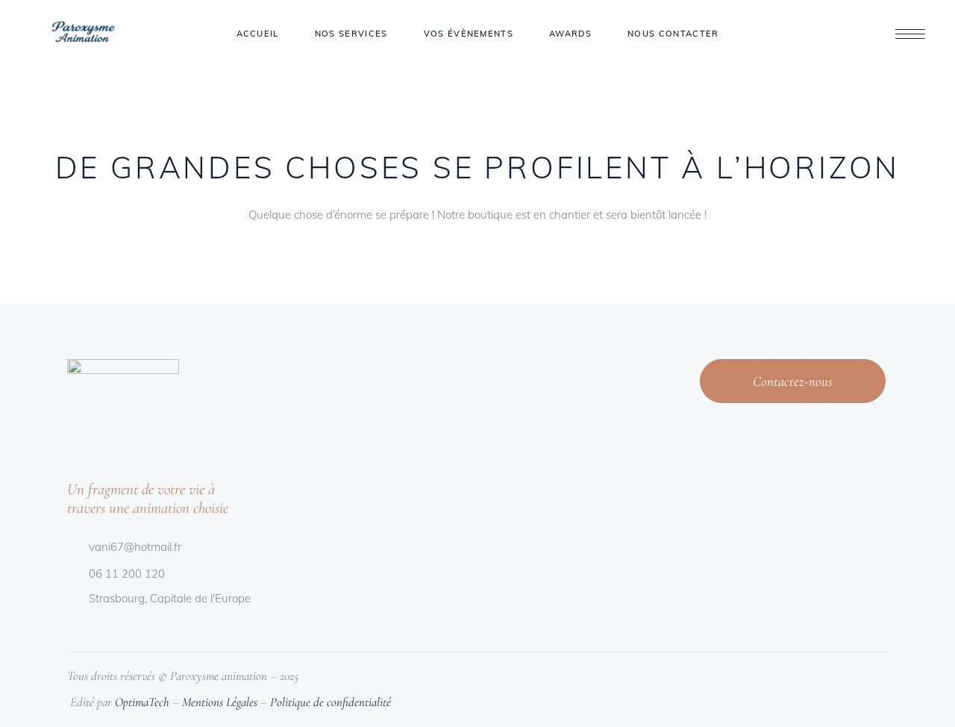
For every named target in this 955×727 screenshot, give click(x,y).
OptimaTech (142, 702)
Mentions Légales (219, 702)
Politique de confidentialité (330, 702)
